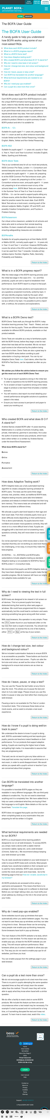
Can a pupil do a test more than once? (19, 86)
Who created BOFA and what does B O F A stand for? (26, 60)
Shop (25, 1055)
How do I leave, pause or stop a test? (19, 72)
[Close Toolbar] (47, 1112)
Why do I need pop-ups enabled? (17, 83)
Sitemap (25, 1094)
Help (25, 1077)
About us (25, 1085)
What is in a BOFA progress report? (18, 51)
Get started (25, 1051)
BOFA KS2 (7, 145)
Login (25, 1070)
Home (25, 1046)
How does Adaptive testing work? (17, 57)
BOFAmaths (7, 235)
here (15, 188)
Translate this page (19, 807)
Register (28, 16)
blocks (16, 1116)
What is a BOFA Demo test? (15, 54)
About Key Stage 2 (25, 1053)
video (43, 1014)
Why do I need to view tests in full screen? (21, 63)
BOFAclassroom (9, 217)
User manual (25, 1075)
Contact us (25, 1083)
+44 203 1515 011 (28, 1100)
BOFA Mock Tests (10, 160)
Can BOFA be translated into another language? (23, 74)
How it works (25, 1049)
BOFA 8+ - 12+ (9, 127)
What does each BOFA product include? (20, 48)
